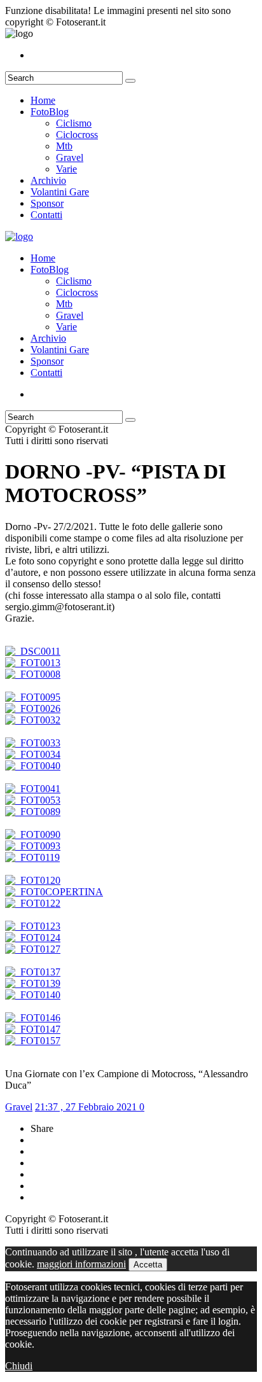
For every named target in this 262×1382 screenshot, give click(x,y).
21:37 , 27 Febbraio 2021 (87, 1106)
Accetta (148, 1264)
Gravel (69, 157)
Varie (66, 169)
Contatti (46, 214)
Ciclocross (77, 134)
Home (43, 100)
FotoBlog (50, 111)
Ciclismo (74, 123)
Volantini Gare (60, 191)
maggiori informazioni (81, 1264)
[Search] (130, 81)
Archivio (48, 180)
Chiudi (18, 1365)
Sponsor (47, 203)
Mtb (64, 146)
